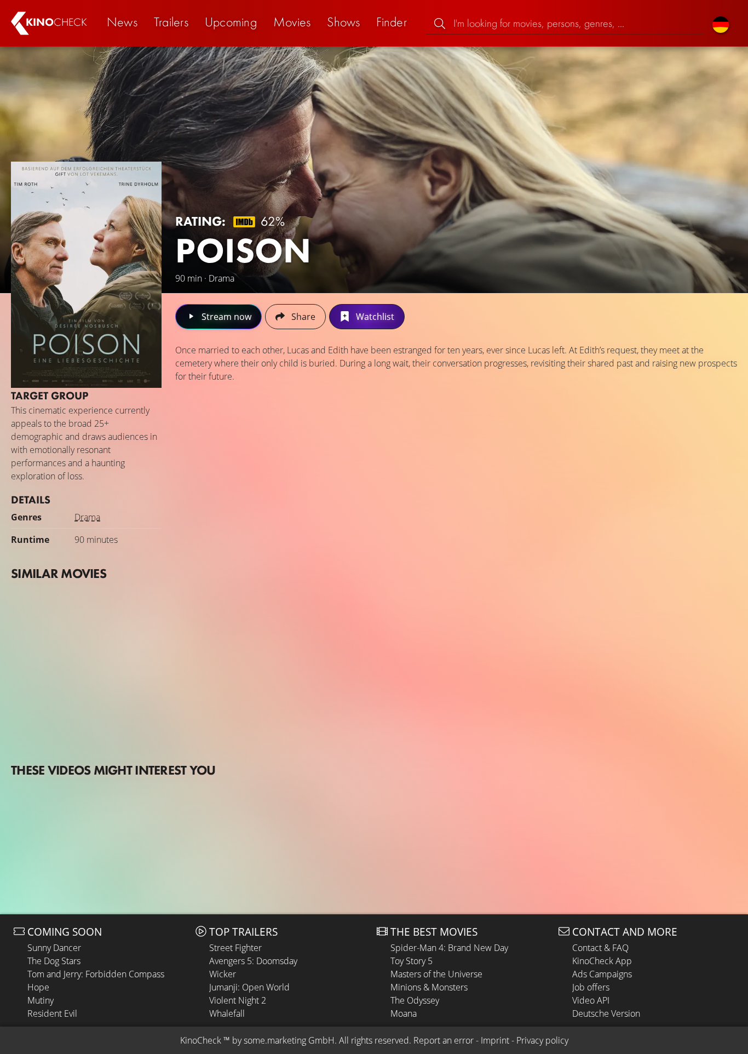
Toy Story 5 (411, 960)
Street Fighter (235, 947)
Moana (403, 1013)
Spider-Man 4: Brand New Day (449, 947)
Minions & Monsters (429, 987)
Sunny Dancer (54, 947)
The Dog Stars (53, 960)
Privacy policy (542, 1040)
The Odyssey (414, 1000)
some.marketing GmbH (289, 1040)
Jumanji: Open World (249, 987)
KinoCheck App (602, 960)
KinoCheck (200, 1040)
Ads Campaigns (602, 974)
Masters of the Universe (436, 974)
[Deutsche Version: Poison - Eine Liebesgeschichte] (720, 23)
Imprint (495, 1040)
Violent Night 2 (237, 1000)
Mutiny (40, 1000)
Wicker (222, 974)
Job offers (590, 987)
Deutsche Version (606, 1013)
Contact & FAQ (600, 947)
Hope (38, 987)
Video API (590, 1000)
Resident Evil (52, 1013)
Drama (87, 517)
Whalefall (227, 1013)
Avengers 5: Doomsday (253, 960)
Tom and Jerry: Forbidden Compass (95, 974)
